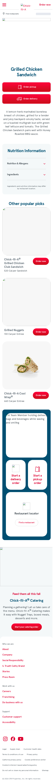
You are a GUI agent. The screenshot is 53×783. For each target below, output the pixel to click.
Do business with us (12, 702)
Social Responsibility (12, 660)
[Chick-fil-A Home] (26, 9)
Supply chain (15, 749)
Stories (6, 671)
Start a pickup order (37, 479)
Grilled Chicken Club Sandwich (14, 263)
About (5, 649)
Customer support (12, 717)
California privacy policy (11, 759)
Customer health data (32, 749)
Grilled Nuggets (14, 330)
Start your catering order (26, 627)
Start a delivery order (16, 479)
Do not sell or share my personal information (20, 770)
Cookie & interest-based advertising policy (19, 765)
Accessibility (8, 722)
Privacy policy (32, 754)
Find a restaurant (26, 523)
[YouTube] (21, 739)
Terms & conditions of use (12, 754)
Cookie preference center (35, 759)
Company (7, 655)
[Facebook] (13, 739)
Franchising (8, 697)
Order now (45, 5)
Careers (6, 691)
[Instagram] (5, 739)
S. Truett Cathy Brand (13, 666)
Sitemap (45, 770)
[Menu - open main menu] (4, 4)
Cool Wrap (15, 395)
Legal (4, 749)
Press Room (8, 677)
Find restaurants (12, 14)
